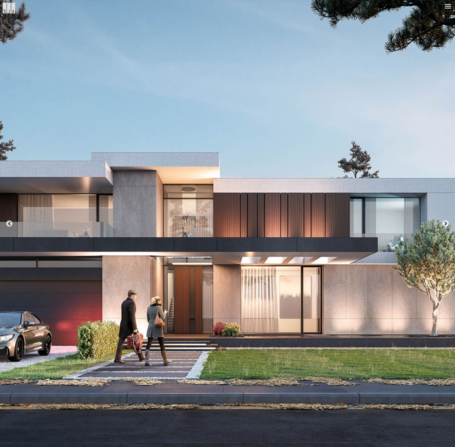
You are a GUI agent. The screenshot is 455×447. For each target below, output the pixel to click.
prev (9, 223)
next (446, 223)
